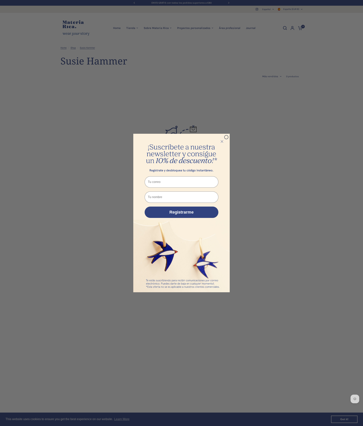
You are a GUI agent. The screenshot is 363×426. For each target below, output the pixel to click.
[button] (181, 154)
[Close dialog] (226, 137)
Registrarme (181, 212)
